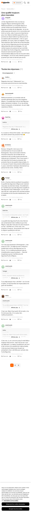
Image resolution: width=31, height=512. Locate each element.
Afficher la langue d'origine (17, 59)
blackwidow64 (9, 93)
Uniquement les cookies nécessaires (15, 504)
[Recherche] (25, 3)
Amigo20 (7, 17)
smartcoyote (8, 205)
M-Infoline (8, 145)
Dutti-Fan (7, 117)
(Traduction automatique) (6, 59)
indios (7, 295)
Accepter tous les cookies (15, 509)
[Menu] (28, 3)
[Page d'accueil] (5, 3)
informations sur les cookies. (11, 500)
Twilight (7, 178)
